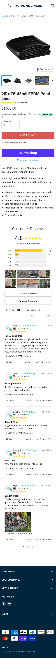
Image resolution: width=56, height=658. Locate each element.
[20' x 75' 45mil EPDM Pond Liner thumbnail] (7, 81)
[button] (44, 362)
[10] (22, 274)
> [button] (38, 547)
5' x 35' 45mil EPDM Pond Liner (19, 533)
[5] (10, 274)
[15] (45, 274)
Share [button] (11, 362)
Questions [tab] (31, 309)
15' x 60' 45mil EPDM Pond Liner (19, 356)
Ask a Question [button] (29, 301)
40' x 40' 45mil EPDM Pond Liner (19, 394)
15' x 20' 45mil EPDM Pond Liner (19, 433)
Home (5, 16)
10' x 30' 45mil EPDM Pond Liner (19, 468)
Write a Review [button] (29, 293)
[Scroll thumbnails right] (51, 80)
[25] (33, 274)
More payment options (28, 160)
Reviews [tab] (10, 309)
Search (5, 647)
